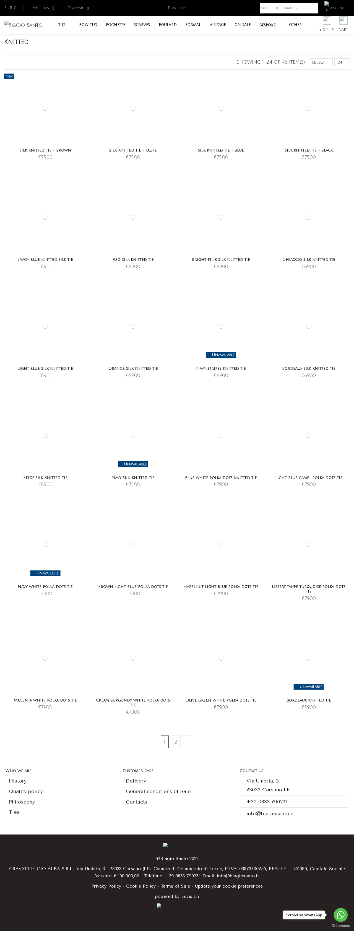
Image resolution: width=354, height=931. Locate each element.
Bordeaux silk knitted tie (308, 368)
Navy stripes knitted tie (221, 368)
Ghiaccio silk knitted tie (308, 259)
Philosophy (22, 802)
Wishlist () (44, 8)
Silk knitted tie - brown (45, 150)
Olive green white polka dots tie (221, 700)
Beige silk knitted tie (45, 478)
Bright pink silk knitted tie (221, 259)
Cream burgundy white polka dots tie (133, 702)
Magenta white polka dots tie (45, 700)
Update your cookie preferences (229, 886)
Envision (190, 896)
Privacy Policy (106, 886)
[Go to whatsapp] (341, 915)
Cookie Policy (141, 886)
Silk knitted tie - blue (221, 150)
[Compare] (83, 91)
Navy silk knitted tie (133, 478)
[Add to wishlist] (83, 82)
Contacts (136, 802)
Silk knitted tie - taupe (133, 150)
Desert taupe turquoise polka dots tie (308, 589)
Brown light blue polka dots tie (133, 587)
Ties (14, 812)
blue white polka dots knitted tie (221, 478)
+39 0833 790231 (266, 802)
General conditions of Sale (158, 791)
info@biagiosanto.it (270, 813)
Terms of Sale (175, 886)
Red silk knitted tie (133, 259)
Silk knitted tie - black (309, 150)
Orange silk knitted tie (133, 368)
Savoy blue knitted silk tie (45, 259)
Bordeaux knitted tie (309, 700)
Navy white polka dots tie (45, 587)
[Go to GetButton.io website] (341, 925)
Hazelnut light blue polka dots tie (220, 587)
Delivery (136, 781)
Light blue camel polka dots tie (308, 478)
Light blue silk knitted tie (45, 368)
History (18, 781)
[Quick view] (83, 101)
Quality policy (26, 791)
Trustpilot (177, 8)
